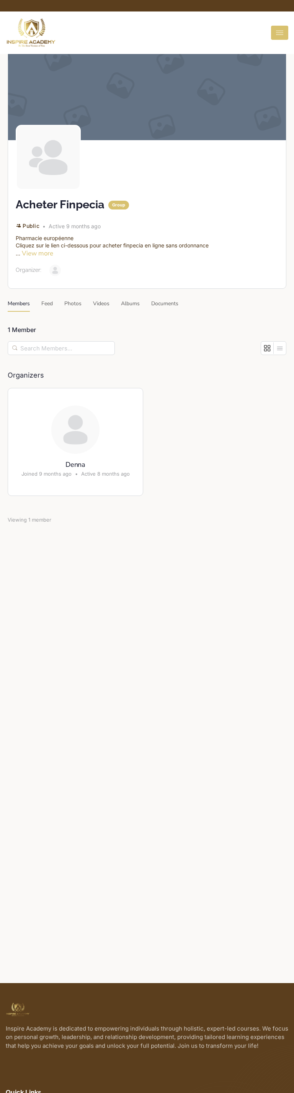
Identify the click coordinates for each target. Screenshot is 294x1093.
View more (37, 253)
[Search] (15, 348)
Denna (75, 465)
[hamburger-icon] (279, 33)
